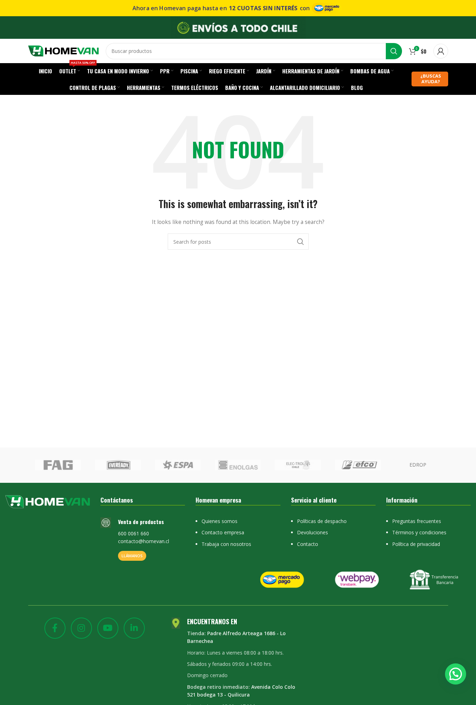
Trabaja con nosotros (226, 544)
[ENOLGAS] (238, 465)
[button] (455, 674)
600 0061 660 (133, 533)
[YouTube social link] (107, 628)
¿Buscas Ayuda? (430, 79)
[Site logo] (63, 50)
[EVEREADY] (118, 465)
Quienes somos (219, 521)
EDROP (417, 464)
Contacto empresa (223, 532)
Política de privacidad (416, 544)
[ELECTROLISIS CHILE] (298, 465)
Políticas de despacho (322, 521)
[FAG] (58, 465)
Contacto (307, 544)
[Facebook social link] (55, 628)
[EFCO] (358, 465)
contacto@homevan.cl (143, 541)
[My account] (441, 51)
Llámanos (132, 555)
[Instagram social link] (81, 628)
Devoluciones (312, 532)
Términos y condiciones (419, 532)
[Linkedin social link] (134, 628)
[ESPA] (178, 465)
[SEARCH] (394, 51)
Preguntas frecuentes (416, 521)
